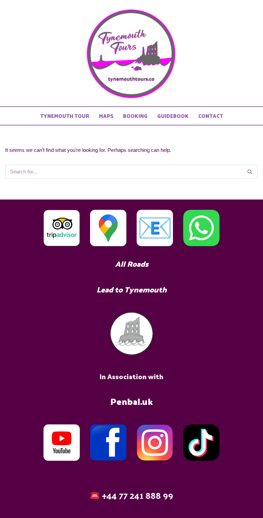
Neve (103, 481)
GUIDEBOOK (173, 116)
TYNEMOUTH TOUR (64, 116)
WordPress (153, 481)
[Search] (250, 172)
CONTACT (210, 116)
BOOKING (135, 116)
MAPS (106, 116)
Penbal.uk (131, 401)
